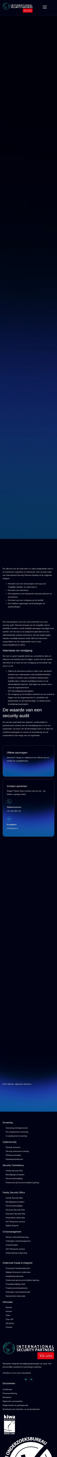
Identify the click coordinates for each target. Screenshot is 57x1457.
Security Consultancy (13, 1165)
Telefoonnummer (14, 807)
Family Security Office (14, 1192)
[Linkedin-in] (26, 1379)
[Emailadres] (9, 819)
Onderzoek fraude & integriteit (17, 1263)
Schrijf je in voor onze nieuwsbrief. (17, 1373)
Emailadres (12, 824)
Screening (8, 1122)
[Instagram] (31, 1379)
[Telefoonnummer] (9, 801)
